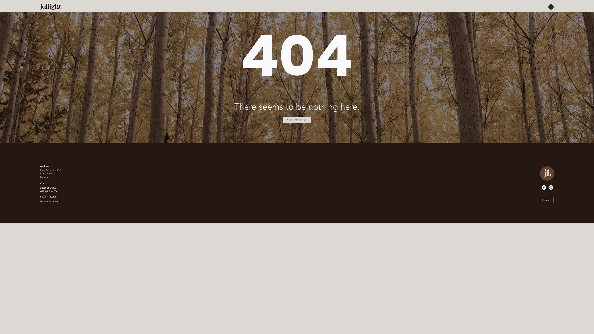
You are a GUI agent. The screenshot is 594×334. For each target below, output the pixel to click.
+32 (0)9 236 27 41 (49, 191)
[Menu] (551, 7)
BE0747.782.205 (48, 196)
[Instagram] (550, 187)
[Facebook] (544, 187)
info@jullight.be (48, 187)
